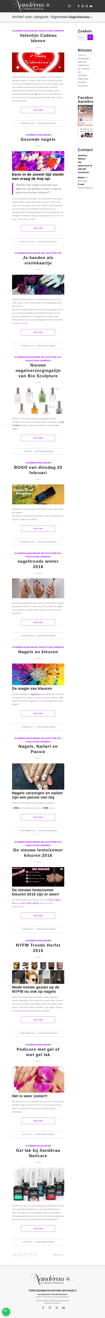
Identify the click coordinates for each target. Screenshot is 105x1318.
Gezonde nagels (38, 139)
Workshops (83, 85)
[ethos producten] (38, 401)
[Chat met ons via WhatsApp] (6, 1312)
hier (36, 94)
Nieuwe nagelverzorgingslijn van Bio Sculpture (38, 370)
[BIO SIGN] (38, 973)
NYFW (17, 991)
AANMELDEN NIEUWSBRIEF (59, 1301)
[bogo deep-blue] (38, 494)
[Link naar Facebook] (79, 6)
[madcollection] (38, 588)
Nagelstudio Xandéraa (51, 31)
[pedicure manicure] (38, 1079)
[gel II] (38, 1184)
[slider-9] (38, 161)
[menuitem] (69, 6)
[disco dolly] (38, 877)
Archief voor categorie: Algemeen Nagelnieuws (50, 17)
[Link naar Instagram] (83, 6)
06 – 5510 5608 (46, 1297)
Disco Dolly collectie (30, 903)
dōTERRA (82, 75)
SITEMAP (45, 1301)
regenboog (35, 694)
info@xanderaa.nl (85, 188)
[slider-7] (38, 285)
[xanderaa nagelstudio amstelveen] (33, 6)
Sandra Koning (50, 123)
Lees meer (38, 110)
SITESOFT (57, 1303)
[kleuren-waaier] (38, 674)
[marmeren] (38, 776)
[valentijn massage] (38, 62)
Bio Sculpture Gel (51, 253)
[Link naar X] (87, 6)
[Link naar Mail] (91, 6)
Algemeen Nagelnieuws (25, 31)
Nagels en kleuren (38, 652)
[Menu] (69, 6)
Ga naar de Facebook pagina (89, 121)
